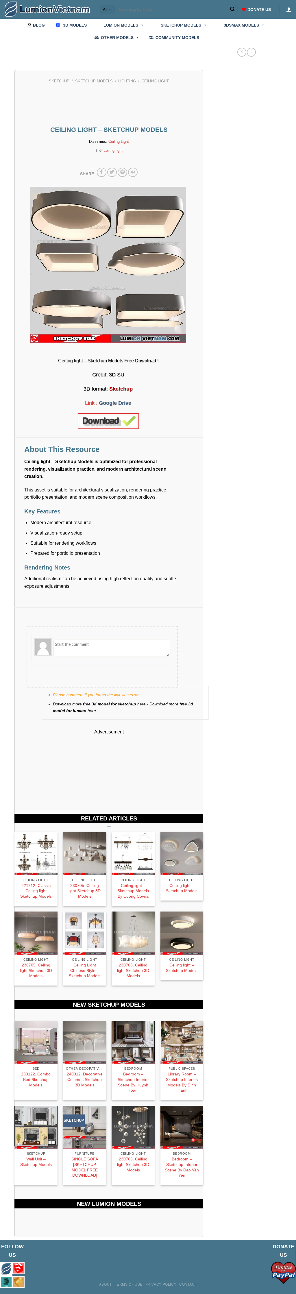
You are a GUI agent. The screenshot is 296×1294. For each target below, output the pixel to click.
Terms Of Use (129, 1284)
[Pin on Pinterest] (122, 172)
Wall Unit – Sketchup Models (36, 1162)
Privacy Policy (161, 1284)
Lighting (127, 81)
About (105, 1284)
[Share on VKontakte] (133, 172)
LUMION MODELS (120, 25)
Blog (39, 25)
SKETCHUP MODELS (181, 25)
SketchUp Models (94, 81)
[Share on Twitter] (112, 172)
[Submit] (233, 9)
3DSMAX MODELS (241, 25)
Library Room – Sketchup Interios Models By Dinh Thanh (182, 1082)
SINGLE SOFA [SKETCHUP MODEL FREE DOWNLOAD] (84, 1167)
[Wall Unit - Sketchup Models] (36, 1127)
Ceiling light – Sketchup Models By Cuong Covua (133, 891)
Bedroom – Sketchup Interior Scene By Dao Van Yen (182, 1167)
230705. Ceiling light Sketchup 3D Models (85, 891)
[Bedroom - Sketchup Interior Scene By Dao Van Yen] (182, 1127)
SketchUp (59, 81)
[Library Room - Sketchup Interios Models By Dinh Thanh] (182, 1042)
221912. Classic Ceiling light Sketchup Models (36, 891)
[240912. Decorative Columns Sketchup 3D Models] (84, 1042)
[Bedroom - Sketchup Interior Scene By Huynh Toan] (133, 1042)
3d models (75, 25)
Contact (188, 1284)
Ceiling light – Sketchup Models (181, 888)
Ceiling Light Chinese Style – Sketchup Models (84, 970)
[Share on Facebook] (101, 172)
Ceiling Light (155, 81)
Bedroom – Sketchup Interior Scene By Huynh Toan (133, 1082)
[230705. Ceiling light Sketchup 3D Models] (133, 1127)
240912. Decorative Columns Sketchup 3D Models (85, 1079)
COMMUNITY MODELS (177, 37)
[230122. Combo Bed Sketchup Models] (36, 1042)
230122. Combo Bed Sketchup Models (36, 1079)
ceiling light (113, 150)
